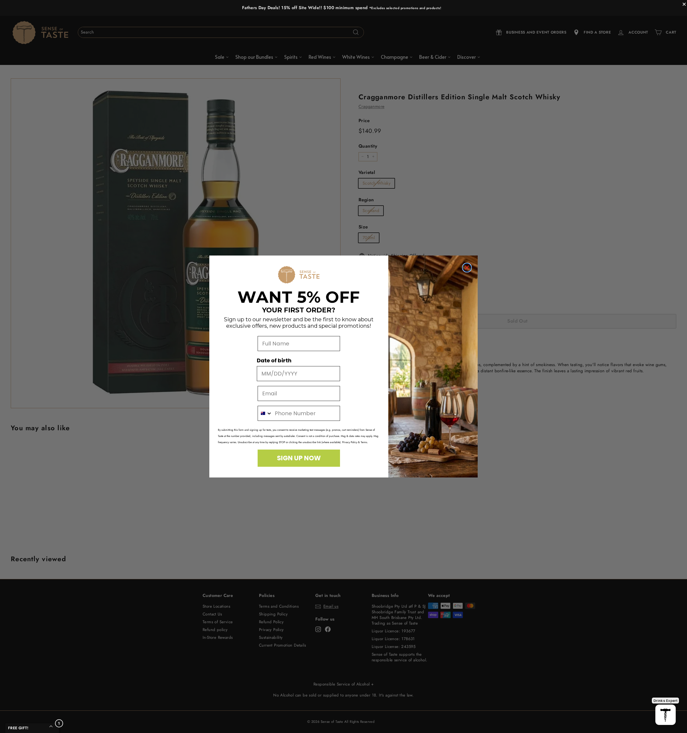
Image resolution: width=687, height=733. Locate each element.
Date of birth (274, 360)
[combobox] (265, 413)
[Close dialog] (467, 267)
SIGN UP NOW (299, 458)
